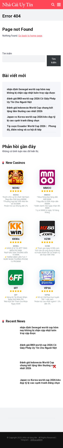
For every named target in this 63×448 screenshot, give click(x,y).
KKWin (15, 239)
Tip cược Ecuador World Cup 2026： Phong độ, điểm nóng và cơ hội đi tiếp (31, 128)
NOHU (15, 188)
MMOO (47, 188)
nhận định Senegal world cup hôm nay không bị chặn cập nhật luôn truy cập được (31, 91)
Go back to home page (30, 35)
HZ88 (47, 239)
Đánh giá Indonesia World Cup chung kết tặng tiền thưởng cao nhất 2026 (30, 109)
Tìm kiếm (7, 53)
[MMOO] (47, 184)
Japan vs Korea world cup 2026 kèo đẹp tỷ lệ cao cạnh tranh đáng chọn (31, 118)
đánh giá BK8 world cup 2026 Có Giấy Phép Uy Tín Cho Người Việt (31, 100)
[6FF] (15, 284)
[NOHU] (15, 184)
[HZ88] (47, 235)
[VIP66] (47, 284)
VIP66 (47, 288)
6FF (16, 288)
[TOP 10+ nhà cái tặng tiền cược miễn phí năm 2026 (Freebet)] (17, 4)
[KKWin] (15, 235)
